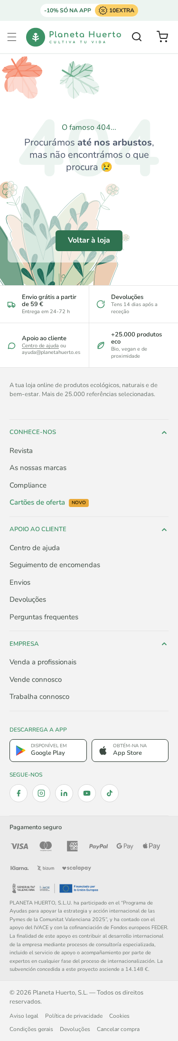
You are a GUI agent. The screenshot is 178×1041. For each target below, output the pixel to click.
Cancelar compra (118, 1029)
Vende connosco (35, 679)
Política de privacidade (74, 1016)
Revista (21, 450)
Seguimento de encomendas (54, 565)
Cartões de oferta (47, 502)
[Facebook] (18, 793)
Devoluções (27, 599)
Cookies (119, 1016)
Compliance (28, 485)
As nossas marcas (37, 467)
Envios (19, 582)
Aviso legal (23, 1016)
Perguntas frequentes (43, 617)
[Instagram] (41, 793)
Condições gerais (31, 1029)
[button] (11, 37)
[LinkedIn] (64, 793)
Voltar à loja (89, 240)
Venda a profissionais (42, 662)
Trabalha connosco (39, 696)
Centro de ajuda (40, 345)
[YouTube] (87, 793)
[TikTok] (110, 793)
